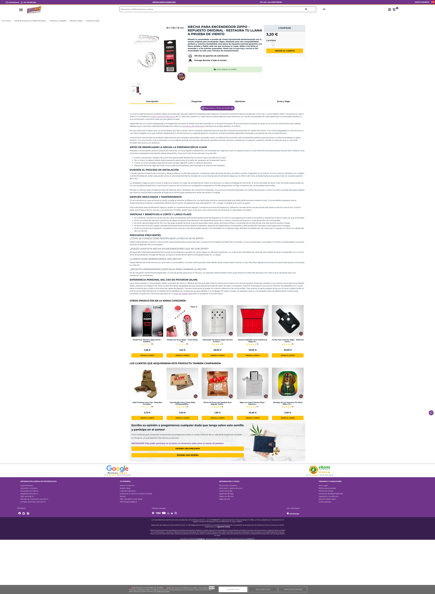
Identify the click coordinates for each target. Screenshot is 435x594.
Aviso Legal (323, 485)
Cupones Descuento (128, 491)
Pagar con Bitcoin (226, 496)
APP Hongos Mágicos (128, 502)
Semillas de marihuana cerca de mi (34, 499)
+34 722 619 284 (29, 2)
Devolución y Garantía (228, 485)
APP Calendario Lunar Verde (131, 499)
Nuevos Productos (127, 485)
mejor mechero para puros (163, 116)
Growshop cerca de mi (29, 491)
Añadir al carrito (284, 51)
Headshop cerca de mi (29, 494)
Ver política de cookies (162, 591)
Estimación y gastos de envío (230, 488)
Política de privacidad (327, 488)
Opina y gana (195, 38)
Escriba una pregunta (187, 449)
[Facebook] (19, 513)
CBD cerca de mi (27, 496)
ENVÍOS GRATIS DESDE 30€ (164, 2)
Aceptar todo (233, 589)
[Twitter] (24, 513)
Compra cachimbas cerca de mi (33, 502)
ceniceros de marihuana (193, 126)
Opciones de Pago (226, 494)
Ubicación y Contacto (28, 488)
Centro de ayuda (225, 491)
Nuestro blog (125, 488)
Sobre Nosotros (26, 485)
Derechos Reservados (327, 499)
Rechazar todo (263, 589)
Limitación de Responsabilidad (331, 494)
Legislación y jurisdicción (329, 496)
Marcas (123, 496)
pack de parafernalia (183, 294)
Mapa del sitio (224, 499)
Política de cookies (326, 491)
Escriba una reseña (187, 455)
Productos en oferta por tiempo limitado (136, 494)
